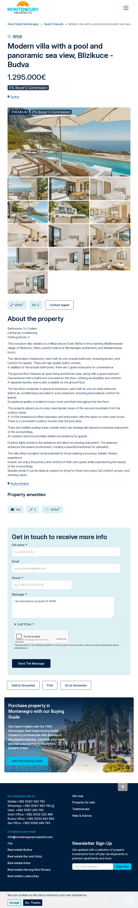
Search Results (53, 24)
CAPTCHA (24, 624)
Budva (15, 96)
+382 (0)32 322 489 (39, 814)
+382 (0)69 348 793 (36, 823)
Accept (14, 902)
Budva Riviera (20, 483)
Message (18, 594)
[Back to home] (23, 7)
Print (50, 685)
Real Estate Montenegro (23, 24)
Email (15, 561)
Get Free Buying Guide (27, 761)
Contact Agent (59, 305)
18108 (17, 36)
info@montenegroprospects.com (30, 837)
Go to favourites (76, 685)
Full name (18, 545)
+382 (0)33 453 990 (40, 818)
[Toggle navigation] (125, 8)
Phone (16, 578)
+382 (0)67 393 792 (31, 801)
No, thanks (32, 902)
